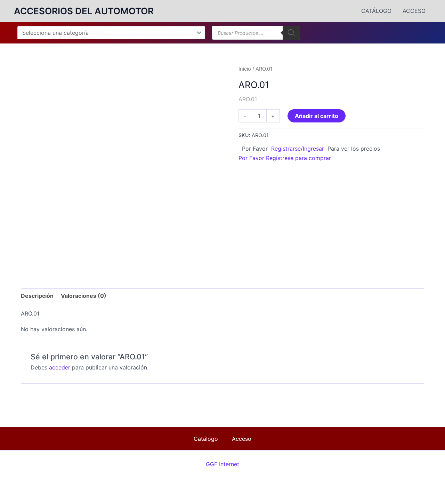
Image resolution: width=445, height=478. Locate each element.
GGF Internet (222, 464)
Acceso (414, 11)
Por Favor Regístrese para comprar (284, 157)
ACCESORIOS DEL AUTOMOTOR (84, 11)
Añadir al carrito (316, 115)
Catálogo (376, 11)
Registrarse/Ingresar (297, 148)
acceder (59, 367)
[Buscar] (291, 33)
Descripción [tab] (37, 295)
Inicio (244, 69)
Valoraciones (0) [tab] (83, 295)
